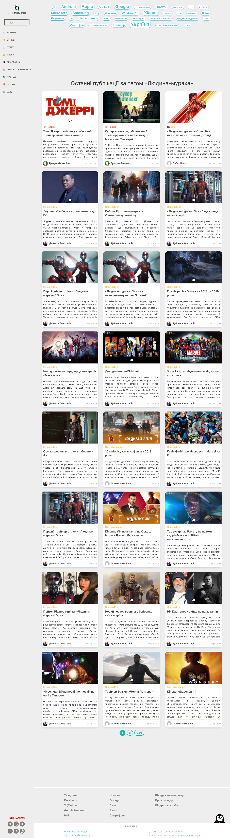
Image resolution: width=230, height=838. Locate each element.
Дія (71, 18)
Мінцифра (138, 18)
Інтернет (191, 13)
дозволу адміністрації (188, 835)
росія (187, 25)
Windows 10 (130, 13)
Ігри (179, 13)
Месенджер (121, 19)
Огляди (9, 40)
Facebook (104, 7)
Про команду (164, 800)
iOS (191, 7)
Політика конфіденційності (78, 835)
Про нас (9, 77)
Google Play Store (142, 7)
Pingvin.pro (16, 13)
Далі (139, 732)
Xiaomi (151, 12)
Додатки (57, 18)
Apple (87, 6)
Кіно (106, 18)
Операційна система (161, 18)
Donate (9, 84)
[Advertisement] (132, 55)
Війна (205, 13)
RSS (66, 815)
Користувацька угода (75, 831)
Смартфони (12, 62)
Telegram (70, 795)
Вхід (7, 91)
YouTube (167, 13)
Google (122, 6)
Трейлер (119, 25)
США (206, 18)
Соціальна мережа (98, 25)
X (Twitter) (71, 805)
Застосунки (88, 18)
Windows (110, 13)
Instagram (178, 7)
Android (68, 6)
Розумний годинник (187, 18)
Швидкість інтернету (17, 69)
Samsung (81, 13)
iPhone (203, 7)
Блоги (8, 54)
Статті (8, 47)
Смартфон (77, 25)
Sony (96, 13)
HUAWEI (161, 7)
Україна (140, 24)
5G (54, 7)
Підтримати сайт (166, 805)
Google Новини (74, 810)
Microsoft (59, 13)
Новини (9, 32)
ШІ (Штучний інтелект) (167, 25)
